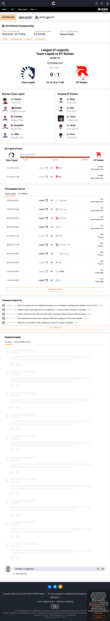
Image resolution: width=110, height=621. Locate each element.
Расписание (16, 39)
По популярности (22, 342)
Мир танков (22, 9)
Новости (28, 39)
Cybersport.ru (49, 617)
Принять (99, 617)
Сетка (5, 39)
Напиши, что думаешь (24, 569)
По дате (8, 342)
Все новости (55, 328)
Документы (55, 597)
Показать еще (55, 289)
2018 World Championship (19, 26)
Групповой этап (55, 63)
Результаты (40, 39)
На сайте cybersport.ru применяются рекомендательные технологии (74, 594)
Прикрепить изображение (98, 569)
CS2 (12, 9)
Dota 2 (4, 9)
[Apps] (96, 3)
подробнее (93, 603)
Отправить (103, 569)
